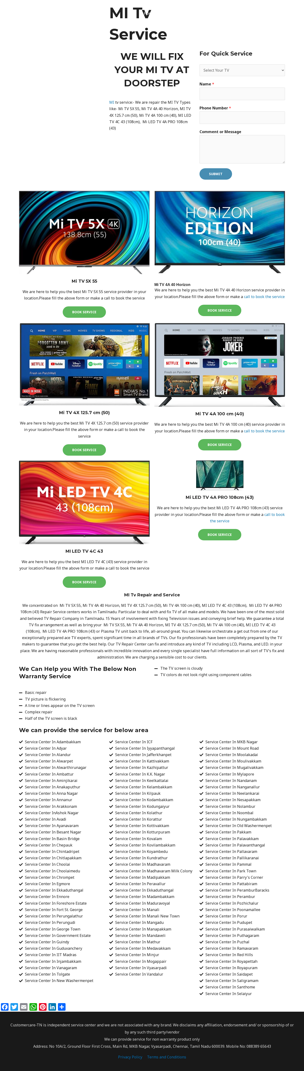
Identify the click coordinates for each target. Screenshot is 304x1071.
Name (207, 84)
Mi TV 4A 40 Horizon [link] (172, 285)
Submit (216, 174)
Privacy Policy (130, 1057)
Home (149, 13)
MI (111, 102)
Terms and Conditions (166, 1057)
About (167, 13)
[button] (267, 13)
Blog (232, 13)
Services (187, 13)
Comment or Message (220, 131)
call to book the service (264, 296)
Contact (214, 13)
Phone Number (215, 108)
